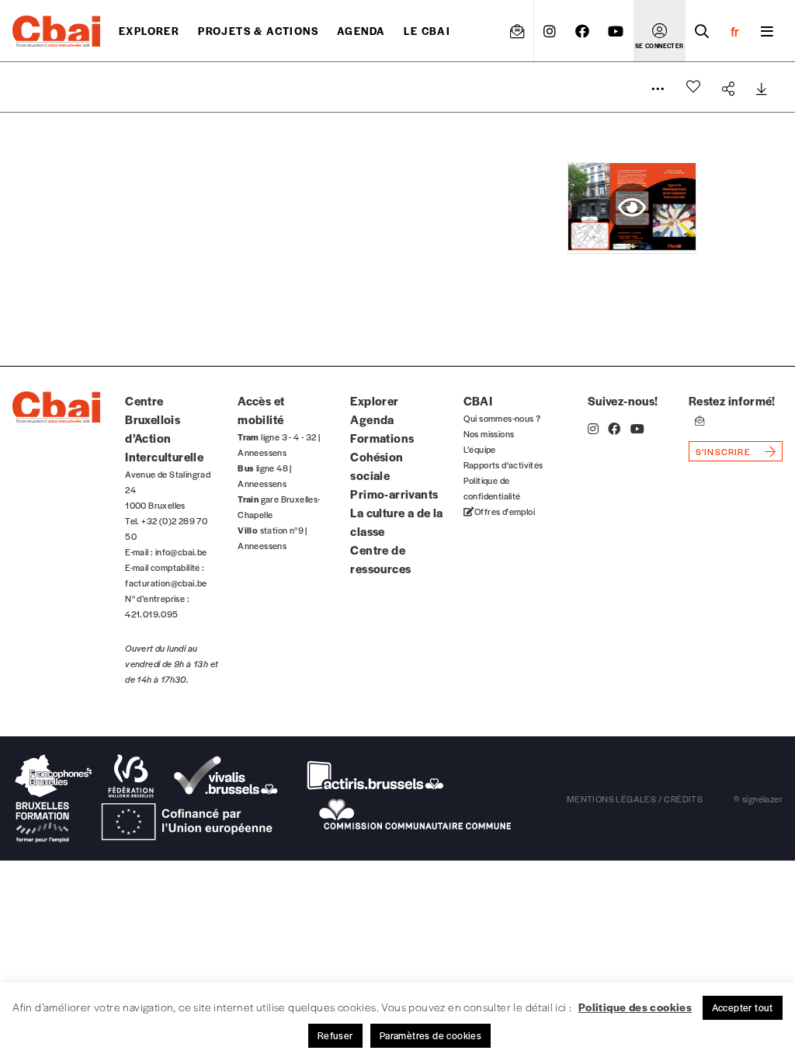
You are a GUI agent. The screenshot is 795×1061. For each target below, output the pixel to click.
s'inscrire (723, 451)
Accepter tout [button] (742, 1007)
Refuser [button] (335, 1035)
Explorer (149, 30)
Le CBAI (427, 30)
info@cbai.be (181, 551)
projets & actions (258, 30)
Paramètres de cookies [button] (430, 1035)
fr (735, 31)
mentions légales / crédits (635, 798)
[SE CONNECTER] (659, 31)
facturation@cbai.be (166, 582)
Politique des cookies (635, 1006)
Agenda (361, 30)
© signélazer (758, 798)
